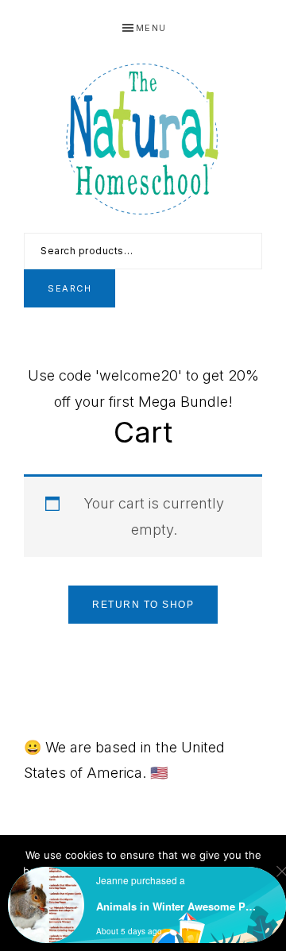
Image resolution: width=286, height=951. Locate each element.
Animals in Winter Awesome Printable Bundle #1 (177, 906)
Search (69, 288)
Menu (151, 27)
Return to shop (143, 604)
